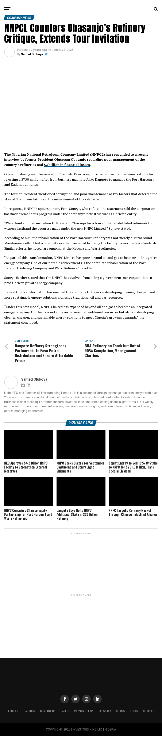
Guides (120, 711)
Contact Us (47, 711)
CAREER (65, 711)
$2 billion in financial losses (67, 164)
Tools (134, 711)
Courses (148, 711)
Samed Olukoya (32, 54)
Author (30, 711)
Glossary (105, 711)
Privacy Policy (83, 711)
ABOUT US (14, 711)
